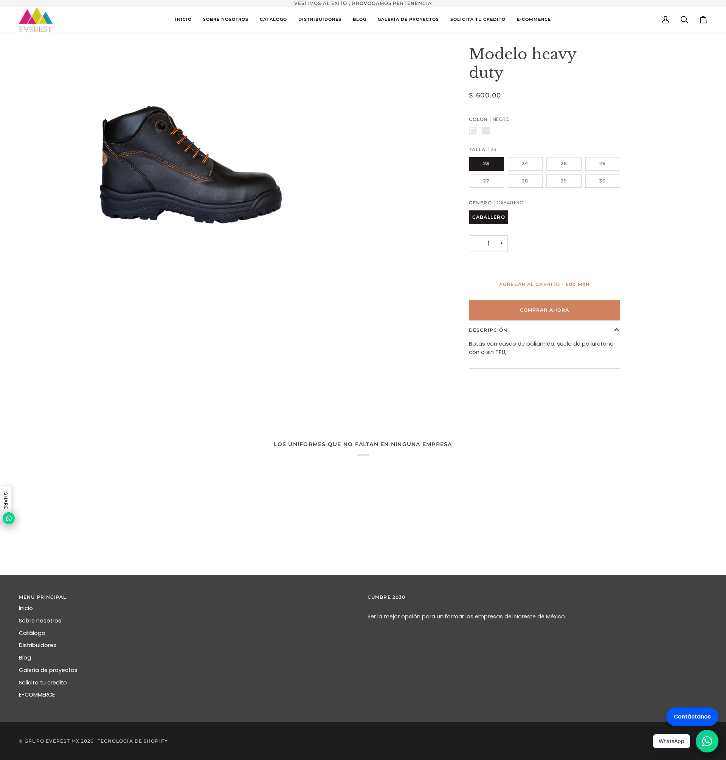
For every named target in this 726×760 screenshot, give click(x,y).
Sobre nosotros (40, 620)
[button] (273, 19)
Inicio (26, 608)
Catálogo (32, 633)
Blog (25, 657)
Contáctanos (692, 716)
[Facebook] (685, 741)
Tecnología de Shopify (133, 741)
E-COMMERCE (37, 694)
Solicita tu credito (43, 682)
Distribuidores (37, 645)
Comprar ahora (544, 310)
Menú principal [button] (43, 597)
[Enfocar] (33, 277)
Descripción (488, 330)
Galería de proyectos (48, 670)
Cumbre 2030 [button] (386, 597)
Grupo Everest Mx (52, 741)
